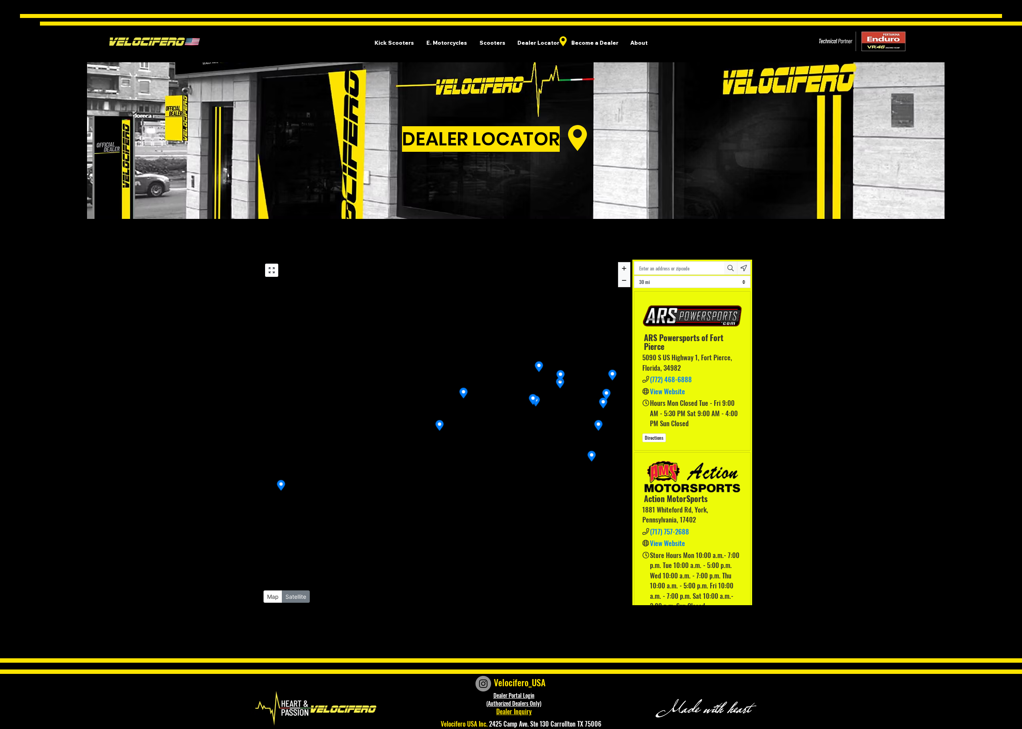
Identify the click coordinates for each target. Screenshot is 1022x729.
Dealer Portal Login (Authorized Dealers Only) (513, 699)
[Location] (563, 41)
